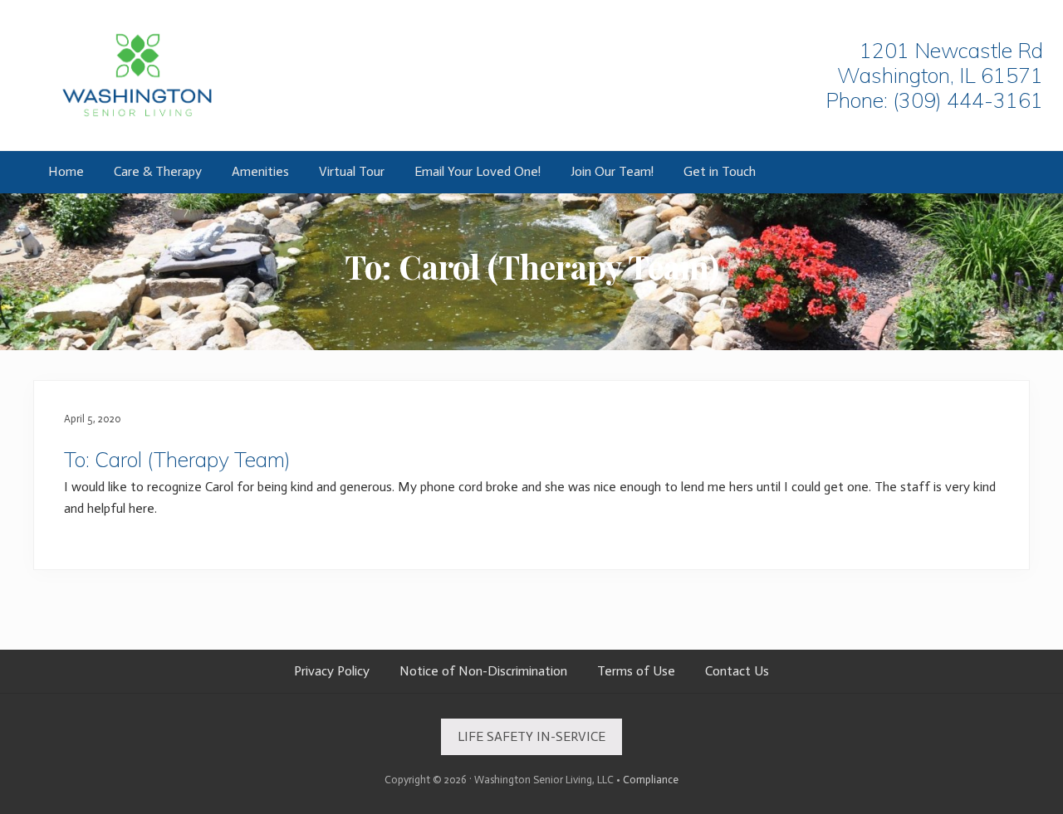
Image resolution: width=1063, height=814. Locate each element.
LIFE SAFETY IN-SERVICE (531, 736)
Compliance (650, 779)
